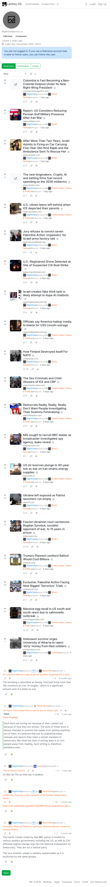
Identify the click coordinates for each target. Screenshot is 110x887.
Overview (9, 66)
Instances (67, 881)
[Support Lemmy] (58, 4)
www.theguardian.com (33, 619)
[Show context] (5, 678)
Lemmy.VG (14, 4)
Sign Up (102, 4)
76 (27, 369)
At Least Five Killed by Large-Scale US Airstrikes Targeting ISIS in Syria (36, 674)
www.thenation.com (32, 415)
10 (27, 546)
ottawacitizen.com (31, 649)
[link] (31, 101)
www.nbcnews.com (32, 211)
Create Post (48, 4)
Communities (32, 4)
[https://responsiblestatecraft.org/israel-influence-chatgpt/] (15, 295)
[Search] (86, 4)
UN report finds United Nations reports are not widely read (30, 710)
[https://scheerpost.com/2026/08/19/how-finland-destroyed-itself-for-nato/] (15, 355)
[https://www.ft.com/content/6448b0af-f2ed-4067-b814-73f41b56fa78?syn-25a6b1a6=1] (15, 499)
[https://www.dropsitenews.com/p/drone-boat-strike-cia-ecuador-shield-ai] (15, 265)
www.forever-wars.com (34, 385)
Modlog (47, 881)
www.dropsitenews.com (34, 272)
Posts (36, 66)
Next (6, 872)
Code (85, 881)
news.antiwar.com (31, 121)
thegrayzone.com (31, 445)
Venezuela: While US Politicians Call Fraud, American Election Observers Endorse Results (36, 828)
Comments (23, 66)
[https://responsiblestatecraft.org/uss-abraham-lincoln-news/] (15, 325)
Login (93, 4)
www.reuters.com (31, 185)
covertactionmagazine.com (36, 91)
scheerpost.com (30, 358)
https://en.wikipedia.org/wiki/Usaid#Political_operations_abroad (37, 805)
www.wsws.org (30, 536)
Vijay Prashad (10, 717)
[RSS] (35, 73)
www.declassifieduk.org (34, 242)
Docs (77, 881)
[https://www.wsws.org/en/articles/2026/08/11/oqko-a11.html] (15, 526)
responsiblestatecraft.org (35, 302)
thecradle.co (29, 475)
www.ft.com (28, 502)
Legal (57, 881)
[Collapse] (5, 671)
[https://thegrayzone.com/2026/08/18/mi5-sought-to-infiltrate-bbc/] (15, 439)
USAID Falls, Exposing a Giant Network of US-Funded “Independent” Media (35, 796)
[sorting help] (31, 73)
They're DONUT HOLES (14, 770)
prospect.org (29, 562)
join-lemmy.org (98, 881)
